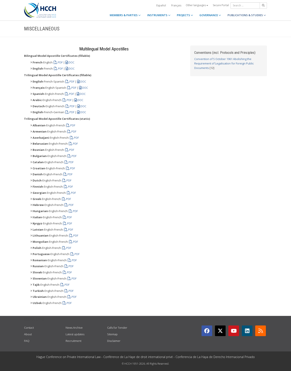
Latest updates (75, 334)
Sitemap (112, 334)
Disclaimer (113, 341)
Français (176, 5)
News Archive (74, 328)
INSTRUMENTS (157, 15)
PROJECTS (184, 15)
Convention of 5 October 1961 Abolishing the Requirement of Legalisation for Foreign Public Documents (224, 63)
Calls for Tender (117, 328)
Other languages (196, 5)
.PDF (60, 62)
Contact (29, 328)
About (28, 334)
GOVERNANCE (209, 15)
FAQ (26, 341)
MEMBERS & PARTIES (124, 15)
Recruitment (73, 341)
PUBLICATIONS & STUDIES (246, 15)
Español (161, 5)
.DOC (71, 62)
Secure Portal (221, 5)
